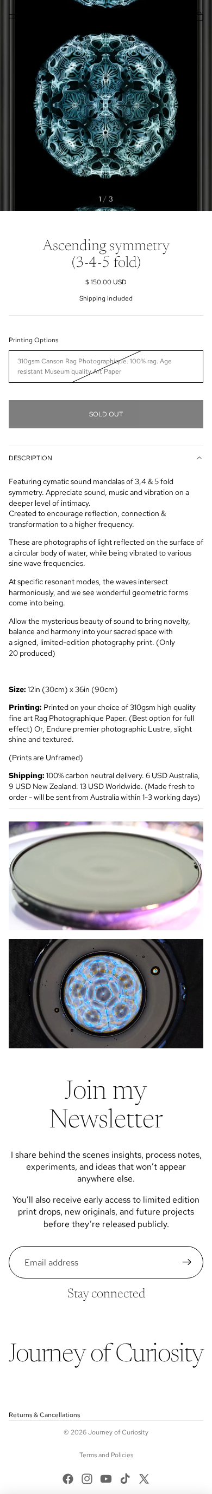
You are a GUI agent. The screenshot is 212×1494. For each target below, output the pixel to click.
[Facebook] (67, 1478)
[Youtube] (106, 1478)
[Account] (175, 16)
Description (30, 458)
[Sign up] (187, 1262)
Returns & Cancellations (44, 1415)
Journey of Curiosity (118, 1432)
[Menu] (12, 16)
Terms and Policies (106, 1455)
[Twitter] (144, 1478)
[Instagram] (86, 1478)
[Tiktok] (125, 1478)
